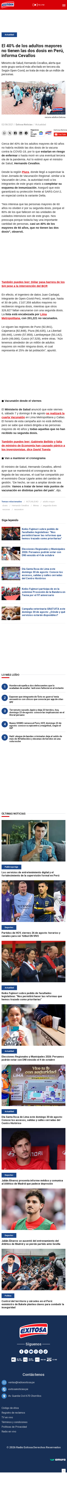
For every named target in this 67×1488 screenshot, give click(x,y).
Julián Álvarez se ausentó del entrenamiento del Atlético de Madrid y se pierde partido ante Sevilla (31, 1242)
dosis (4, 505)
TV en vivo (7, 1417)
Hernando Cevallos (20, 505)
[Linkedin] (20, 133)
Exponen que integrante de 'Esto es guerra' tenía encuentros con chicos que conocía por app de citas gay (36, 699)
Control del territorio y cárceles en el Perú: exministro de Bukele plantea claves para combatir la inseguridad (33, 1304)
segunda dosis (50, 505)
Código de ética (10, 1407)
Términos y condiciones (14, 1422)
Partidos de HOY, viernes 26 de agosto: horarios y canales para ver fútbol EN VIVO (31, 934)
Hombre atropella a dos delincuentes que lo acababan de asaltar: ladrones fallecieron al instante (36, 686)
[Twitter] (9, 133)
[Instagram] (36, 1351)
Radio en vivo (9, 1431)
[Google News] (41, 1351)
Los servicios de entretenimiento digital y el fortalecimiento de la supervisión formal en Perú (30, 874)
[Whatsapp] (4, 133)
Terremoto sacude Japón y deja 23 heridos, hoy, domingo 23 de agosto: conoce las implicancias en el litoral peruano (36, 712)
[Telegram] (26, 133)
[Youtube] (31, 1351)
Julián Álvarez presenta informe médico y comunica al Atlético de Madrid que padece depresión (32, 1182)
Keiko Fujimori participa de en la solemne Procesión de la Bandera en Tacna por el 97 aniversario (43, 592)
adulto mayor (49, 501)
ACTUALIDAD (32, 501)
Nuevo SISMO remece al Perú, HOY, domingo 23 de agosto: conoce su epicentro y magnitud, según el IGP (35, 725)
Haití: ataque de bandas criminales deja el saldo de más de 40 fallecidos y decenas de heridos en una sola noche (35, 739)
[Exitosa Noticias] (8, 5)
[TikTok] (45, 1351)
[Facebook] (15, 133)
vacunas (6, 509)
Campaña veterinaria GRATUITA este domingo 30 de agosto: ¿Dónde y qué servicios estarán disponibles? (43, 612)
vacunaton (19, 509)
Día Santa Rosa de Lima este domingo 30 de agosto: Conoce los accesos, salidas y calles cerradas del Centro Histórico (42, 573)
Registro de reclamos (13, 1412)
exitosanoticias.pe (18, 1389)
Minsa (36, 505)
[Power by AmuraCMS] (57, 1459)
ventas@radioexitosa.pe (21, 1382)
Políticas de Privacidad (14, 1426)
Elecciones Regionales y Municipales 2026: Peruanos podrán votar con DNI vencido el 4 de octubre (43, 552)
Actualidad (9, 35)
